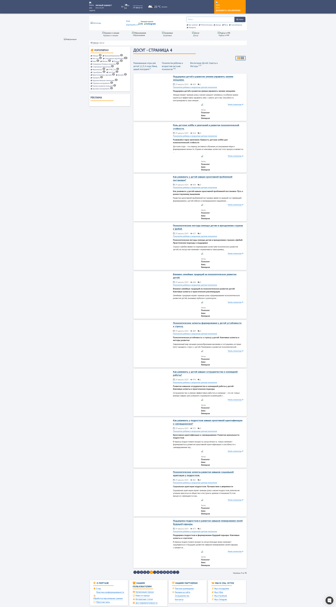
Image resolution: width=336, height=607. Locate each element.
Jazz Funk (112, 72)
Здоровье (167, 35)
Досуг (195, 35)
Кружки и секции (110, 35)
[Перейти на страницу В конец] (177, 572)
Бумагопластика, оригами (103, 75)
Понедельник (138, 5)
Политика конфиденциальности (110, 592)
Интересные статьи (144, 599)
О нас (98, 588)
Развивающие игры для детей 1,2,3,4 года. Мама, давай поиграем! (145, 66)
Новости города (142, 595)
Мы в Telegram (220, 599)
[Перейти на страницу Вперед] (174, 572)
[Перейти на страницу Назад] (138, 572)
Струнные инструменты (102, 83)
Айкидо (96, 56)
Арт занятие (193, 25)
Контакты (179, 599)
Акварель (192, 27)
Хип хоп (96, 58)
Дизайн (121, 75)
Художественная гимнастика (104, 80)
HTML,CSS (113, 69)
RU (122, 7)
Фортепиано (98, 69)
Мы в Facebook (220, 596)
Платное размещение (184, 588)
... (154, 572)
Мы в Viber (218, 592)
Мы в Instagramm (221, 588)
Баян (95, 61)
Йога (226, 25)
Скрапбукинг (98, 72)
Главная (95, 43)
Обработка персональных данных (108, 598)
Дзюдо (218, 25)
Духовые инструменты (102, 89)
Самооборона (236, 25)
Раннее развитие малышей (103, 86)
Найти (240, 19)
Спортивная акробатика (115, 58)
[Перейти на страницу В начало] (135, 572)
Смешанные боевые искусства (105, 64)
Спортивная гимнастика (102, 67)
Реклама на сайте (182, 592)
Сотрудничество (182, 596)
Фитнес (106, 61)
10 (171, 572)
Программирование (113, 56)
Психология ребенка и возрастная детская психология (172, 66)
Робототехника (206, 25)
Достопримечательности (147, 603)
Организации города (145, 592)
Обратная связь (103, 602)
